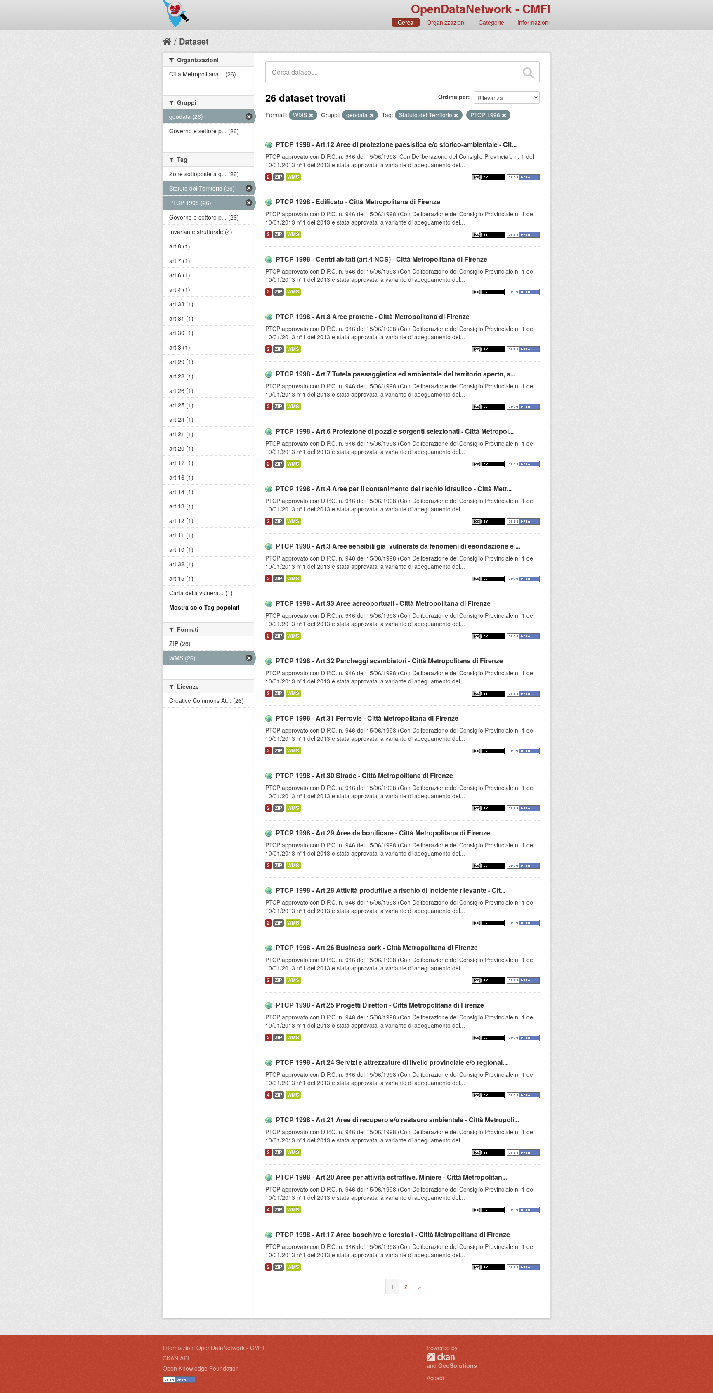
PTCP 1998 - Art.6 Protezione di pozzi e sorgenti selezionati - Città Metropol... (395, 431)
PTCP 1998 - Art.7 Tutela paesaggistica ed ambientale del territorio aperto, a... (395, 373)
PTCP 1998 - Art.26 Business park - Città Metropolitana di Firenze (377, 947)
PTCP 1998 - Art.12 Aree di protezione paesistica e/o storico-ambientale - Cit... (396, 144)
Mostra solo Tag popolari (204, 607)
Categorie (491, 22)
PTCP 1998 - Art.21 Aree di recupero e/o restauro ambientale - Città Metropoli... (397, 1119)
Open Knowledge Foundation (201, 1368)
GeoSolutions (457, 1365)
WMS (293, 176)
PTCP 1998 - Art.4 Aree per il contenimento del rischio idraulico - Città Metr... (394, 488)
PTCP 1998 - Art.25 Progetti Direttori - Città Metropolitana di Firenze (380, 1005)
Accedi (435, 1378)
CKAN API (176, 1358)
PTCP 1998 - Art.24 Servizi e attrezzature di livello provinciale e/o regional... (392, 1062)
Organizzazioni (446, 22)
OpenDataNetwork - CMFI (480, 8)
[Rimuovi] (311, 115)
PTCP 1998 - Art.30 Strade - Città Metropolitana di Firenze (364, 775)
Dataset (194, 41)
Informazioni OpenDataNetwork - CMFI (213, 1347)
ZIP (278, 176)
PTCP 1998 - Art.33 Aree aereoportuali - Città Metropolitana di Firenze (383, 603)
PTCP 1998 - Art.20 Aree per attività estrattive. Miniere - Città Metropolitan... (391, 1177)
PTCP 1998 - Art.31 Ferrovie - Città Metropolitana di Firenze (367, 718)
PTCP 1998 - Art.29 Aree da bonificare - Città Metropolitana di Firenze (383, 832)
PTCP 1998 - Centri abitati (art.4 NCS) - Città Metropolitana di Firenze (381, 259)
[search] (528, 72)
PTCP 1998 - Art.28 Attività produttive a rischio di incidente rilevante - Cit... (390, 890)
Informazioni (533, 22)
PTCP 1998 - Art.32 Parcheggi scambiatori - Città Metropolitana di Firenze (389, 660)
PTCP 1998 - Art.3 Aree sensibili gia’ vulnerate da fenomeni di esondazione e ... (398, 546)
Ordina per (453, 96)
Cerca (405, 22)
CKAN (441, 1357)
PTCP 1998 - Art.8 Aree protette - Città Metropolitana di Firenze (373, 316)
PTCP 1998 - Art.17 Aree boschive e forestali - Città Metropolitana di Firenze (393, 1234)
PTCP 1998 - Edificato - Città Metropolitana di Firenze (358, 201)
